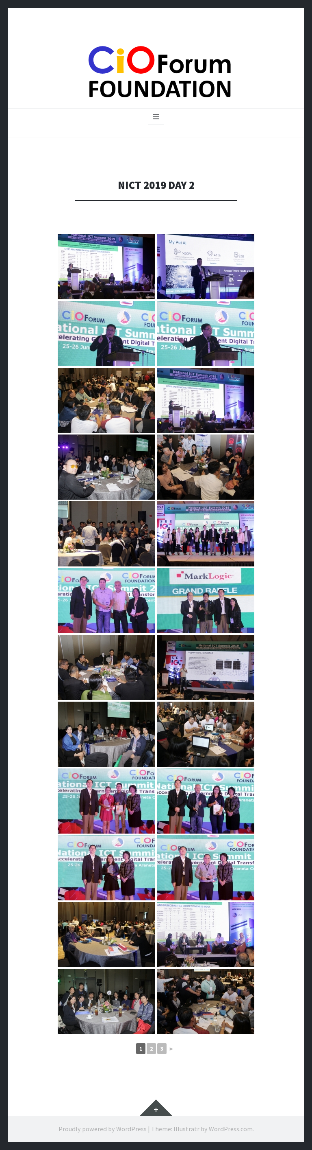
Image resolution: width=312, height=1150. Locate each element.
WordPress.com (231, 1129)
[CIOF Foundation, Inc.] (156, 71)
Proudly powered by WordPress (102, 1129)
